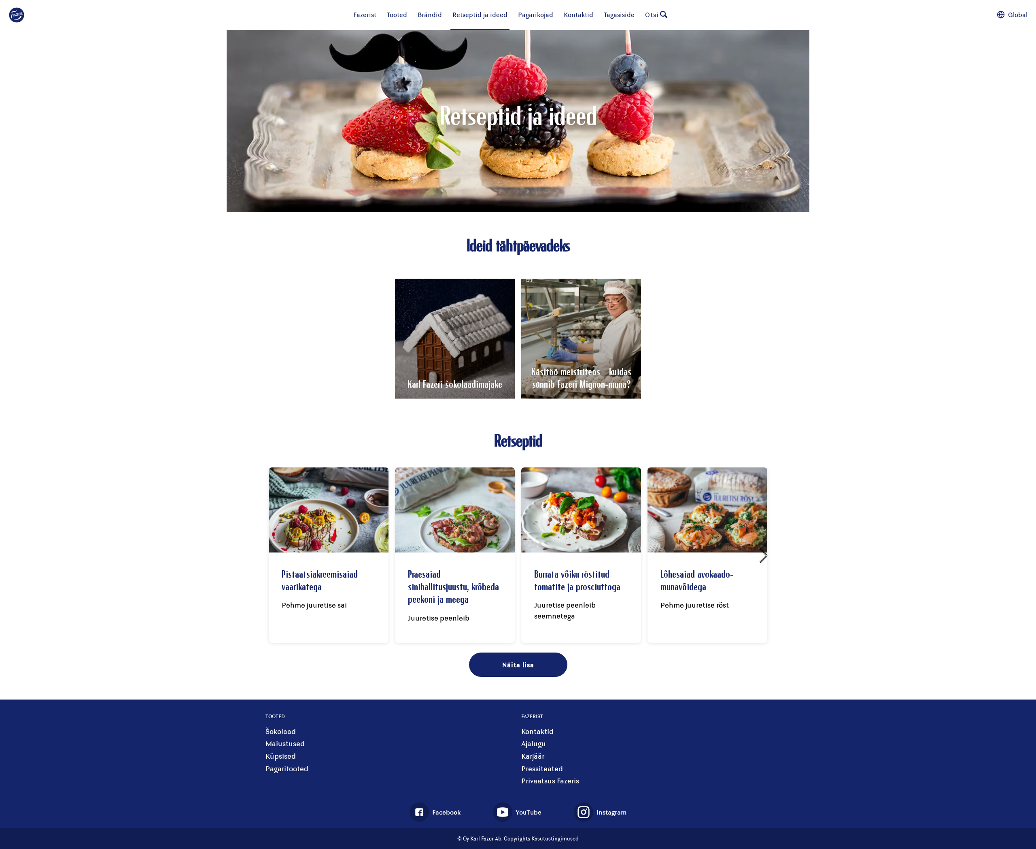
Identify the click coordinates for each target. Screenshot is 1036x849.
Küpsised (280, 756)
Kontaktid (578, 14)
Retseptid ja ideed (479, 14)
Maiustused (285, 743)
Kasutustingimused (555, 838)
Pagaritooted (286, 768)
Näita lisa (518, 664)
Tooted (397, 14)
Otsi (652, 14)
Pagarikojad (535, 14)
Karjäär (532, 756)
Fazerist (364, 14)
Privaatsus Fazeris (550, 780)
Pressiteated (542, 768)
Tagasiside (619, 14)
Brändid (430, 14)
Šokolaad (280, 731)
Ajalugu (533, 743)
